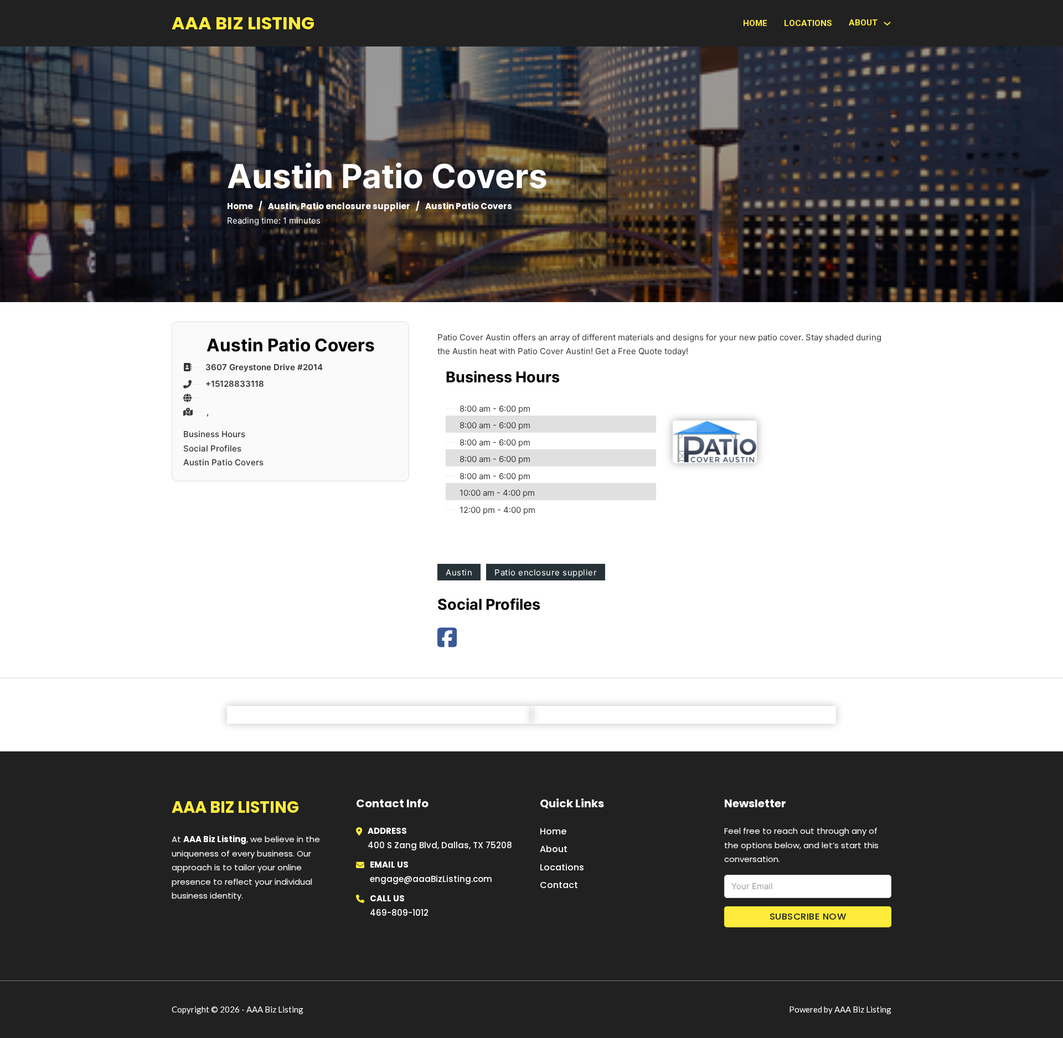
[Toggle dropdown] (887, 23)
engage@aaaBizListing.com (431, 879)
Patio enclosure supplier (355, 206)
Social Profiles (212, 448)
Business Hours (214, 434)
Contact (559, 885)
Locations (808, 23)
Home (755, 23)
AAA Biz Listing (243, 23)
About (553, 849)
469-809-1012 (399, 912)
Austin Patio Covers (223, 462)
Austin (282, 206)
